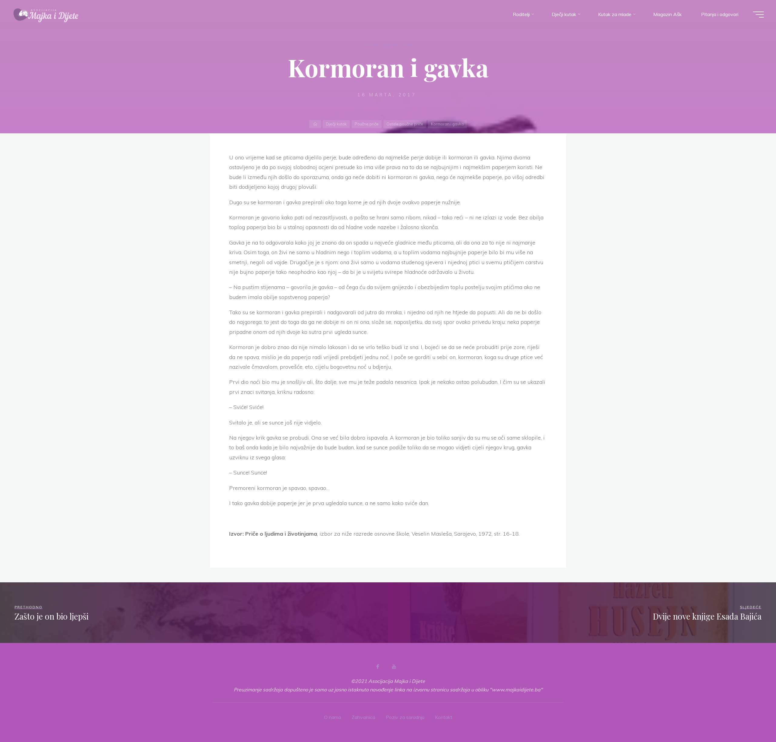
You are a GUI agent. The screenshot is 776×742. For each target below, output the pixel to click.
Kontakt (443, 717)
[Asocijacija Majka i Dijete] (46, 14)
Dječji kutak (336, 123)
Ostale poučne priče (387, 44)
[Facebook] (377, 666)
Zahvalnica (363, 717)
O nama (332, 717)
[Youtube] (394, 666)
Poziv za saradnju (405, 717)
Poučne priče (367, 123)
